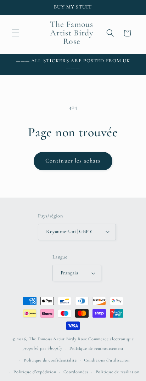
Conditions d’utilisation (106, 360)
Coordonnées (75, 371)
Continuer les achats (73, 160)
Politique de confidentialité (50, 360)
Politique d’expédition (34, 371)
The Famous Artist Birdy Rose (58, 338)
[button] (15, 32)
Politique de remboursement (96, 348)
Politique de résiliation (118, 371)
